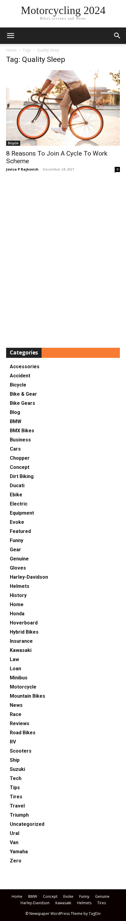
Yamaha (19, 851)
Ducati (17, 485)
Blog (15, 412)
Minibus (19, 678)
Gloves (18, 568)
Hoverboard (24, 623)
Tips (15, 787)
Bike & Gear (23, 394)
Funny (16, 540)
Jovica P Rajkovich (22, 169)
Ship (15, 760)
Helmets (19, 586)
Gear (15, 549)
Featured (20, 531)
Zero (15, 861)
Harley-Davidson (29, 577)
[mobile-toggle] (10, 35)
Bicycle (13, 143)
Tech (15, 778)
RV (13, 742)
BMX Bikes (22, 431)
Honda (17, 614)
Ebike (16, 495)
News (16, 705)
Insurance (21, 641)
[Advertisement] (63, 260)
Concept (19, 467)
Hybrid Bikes (24, 632)
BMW (15, 421)
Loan (15, 668)
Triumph (19, 815)
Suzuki (17, 769)
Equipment (22, 513)
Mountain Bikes (27, 696)
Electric (19, 504)
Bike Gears (22, 403)
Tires (16, 797)
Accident (20, 376)
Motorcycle (23, 687)
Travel (17, 806)
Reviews (19, 723)
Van (14, 842)
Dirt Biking (22, 476)
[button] (117, 35)
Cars (15, 449)
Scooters (20, 751)
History (18, 595)
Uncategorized (27, 824)
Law (14, 659)
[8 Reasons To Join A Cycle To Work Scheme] (63, 108)
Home (11, 50)
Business (20, 440)
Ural (14, 833)
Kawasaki (20, 650)
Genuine (19, 559)
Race (15, 714)
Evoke (17, 522)
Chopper (20, 458)
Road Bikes (22, 733)
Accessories (24, 366)
